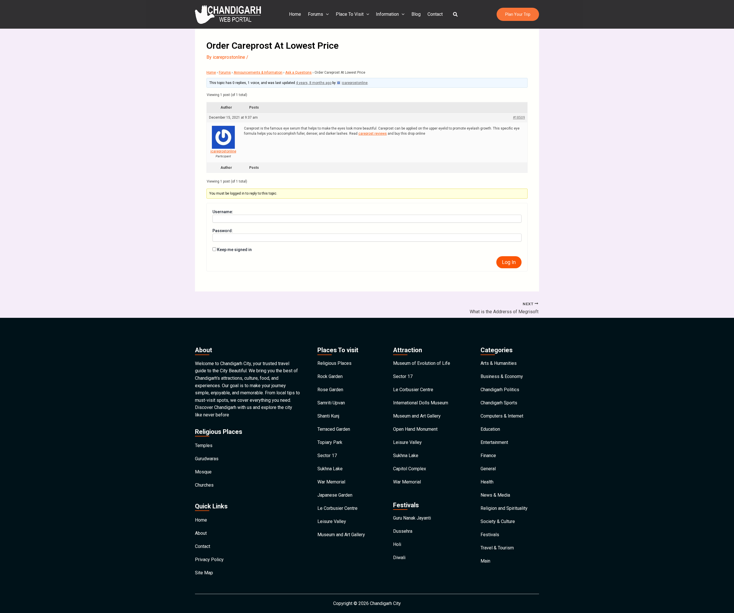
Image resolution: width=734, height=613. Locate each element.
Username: (222, 211)
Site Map (204, 572)
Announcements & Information (258, 72)
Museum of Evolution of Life (421, 363)
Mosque (203, 472)
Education (490, 429)
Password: (222, 230)
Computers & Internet (502, 416)
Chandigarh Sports (499, 403)
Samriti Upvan (331, 403)
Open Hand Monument (415, 429)
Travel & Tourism (497, 548)
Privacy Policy (209, 559)
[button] (455, 14)
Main (485, 561)
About (201, 533)
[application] (326, 14)
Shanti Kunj (328, 416)
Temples (203, 445)
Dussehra (402, 531)
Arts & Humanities (499, 363)
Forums (315, 14)
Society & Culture (498, 521)
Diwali (399, 557)
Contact (435, 14)
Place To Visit (350, 14)
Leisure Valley (331, 521)
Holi (397, 544)
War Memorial (331, 482)
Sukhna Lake (330, 468)
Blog (416, 14)
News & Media (495, 495)
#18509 (519, 117)
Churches (204, 485)
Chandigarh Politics (500, 389)
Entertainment (494, 442)
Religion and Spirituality (504, 508)
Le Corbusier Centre (337, 508)
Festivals (490, 534)
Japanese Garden (334, 495)
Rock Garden (330, 376)
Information (387, 14)
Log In (509, 262)
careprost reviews (372, 134)
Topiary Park (329, 442)
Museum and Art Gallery (341, 534)
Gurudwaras (206, 458)
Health (487, 482)
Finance (488, 455)
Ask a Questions (298, 72)
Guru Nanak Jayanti (412, 518)
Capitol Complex (409, 468)
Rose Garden (330, 389)
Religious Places (334, 363)
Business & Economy (502, 376)
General (488, 468)
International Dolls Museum (420, 403)
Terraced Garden (333, 429)
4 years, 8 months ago (313, 83)
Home (295, 14)
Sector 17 (327, 455)
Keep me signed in (234, 249)
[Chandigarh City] (228, 14)
